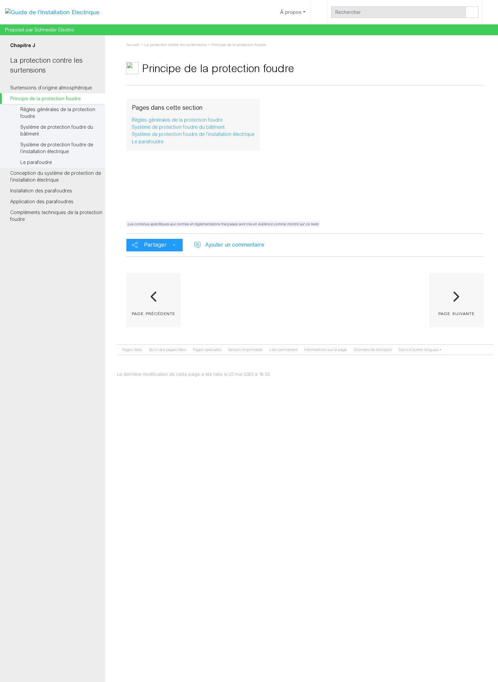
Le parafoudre (36, 162)
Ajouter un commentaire (234, 245)
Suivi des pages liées (167, 349)
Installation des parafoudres (41, 190)
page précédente (153, 313)
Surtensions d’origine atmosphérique (51, 87)
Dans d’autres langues (418, 349)
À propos (291, 12)
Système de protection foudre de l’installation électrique (56, 148)
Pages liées (132, 349)
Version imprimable (245, 349)
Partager (155, 245)
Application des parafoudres (42, 201)
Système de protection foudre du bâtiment (56, 130)
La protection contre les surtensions (175, 44)
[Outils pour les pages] (319, 12)
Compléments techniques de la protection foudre (56, 216)
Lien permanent (283, 349)
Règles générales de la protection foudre (57, 113)
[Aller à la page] (472, 12)
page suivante (456, 313)
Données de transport (373, 349)
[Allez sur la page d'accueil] (52, 11)
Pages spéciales (207, 349)
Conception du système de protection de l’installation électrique (55, 176)
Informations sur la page (325, 349)
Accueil (133, 44)
